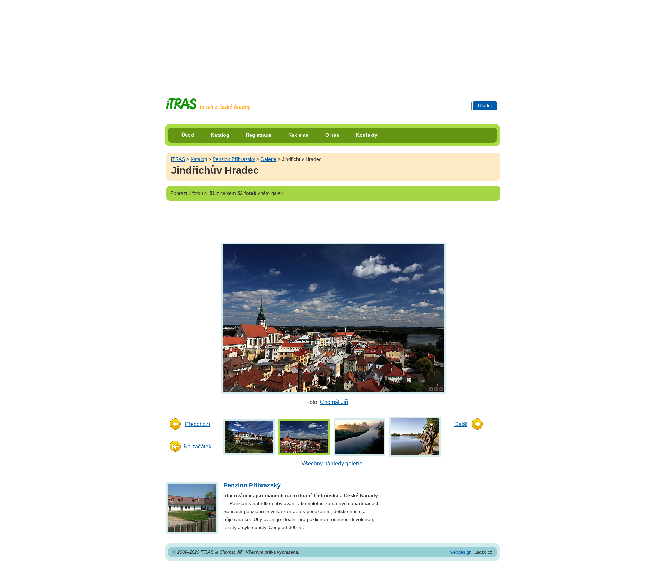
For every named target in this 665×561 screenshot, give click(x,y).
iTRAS (178, 159)
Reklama (298, 135)
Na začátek (197, 446)
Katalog (220, 135)
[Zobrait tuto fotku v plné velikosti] (249, 436)
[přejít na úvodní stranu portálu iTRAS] (208, 104)
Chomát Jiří (334, 402)
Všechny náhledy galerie (331, 463)
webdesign (460, 552)
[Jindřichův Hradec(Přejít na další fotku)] (332, 318)
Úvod (187, 135)
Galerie (268, 159)
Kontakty (367, 135)
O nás (332, 135)
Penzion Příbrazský (234, 159)
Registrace (258, 135)
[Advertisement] (332, 43)
